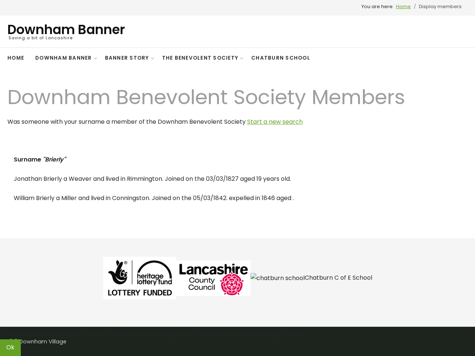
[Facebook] (463, 58)
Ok (10, 347)
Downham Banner (63, 57)
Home (15, 57)
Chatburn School (280, 57)
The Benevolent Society (200, 57)
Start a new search (275, 121)
